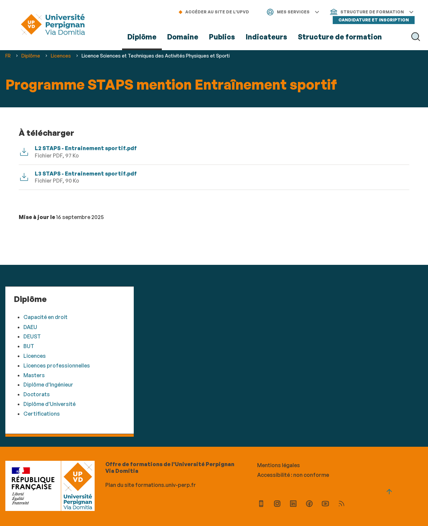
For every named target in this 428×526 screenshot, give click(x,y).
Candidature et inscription (373, 19)
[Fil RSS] (341, 504)
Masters (34, 375)
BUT (28, 346)
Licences (34, 355)
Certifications (41, 413)
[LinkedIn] (293, 504)
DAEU (30, 327)
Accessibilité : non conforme (293, 474)
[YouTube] (325, 504)
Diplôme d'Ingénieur (48, 384)
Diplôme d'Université (49, 404)
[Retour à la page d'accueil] (53, 25)
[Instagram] (277, 504)
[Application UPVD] (261, 504)
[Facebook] (309, 504)
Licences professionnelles (56, 365)
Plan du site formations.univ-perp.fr (150, 485)
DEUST (32, 336)
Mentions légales (278, 465)
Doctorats (36, 394)
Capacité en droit (45, 317)
